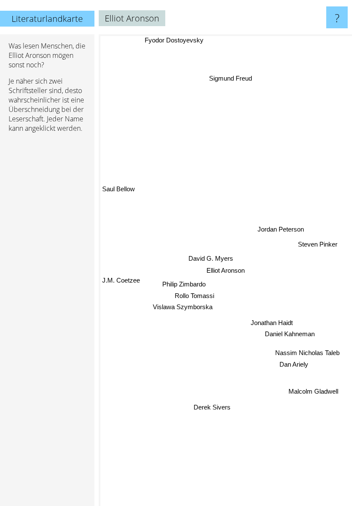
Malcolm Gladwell (313, 391)
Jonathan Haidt (272, 322)
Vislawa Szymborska (182, 306)
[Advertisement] (47, 270)
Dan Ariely (293, 363)
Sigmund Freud (230, 78)
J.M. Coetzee (121, 280)
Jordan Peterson (281, 229)
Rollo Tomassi (194, 295)
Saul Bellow (118, 189)
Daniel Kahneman (290, 333)
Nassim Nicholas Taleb (307, 352)
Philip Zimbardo (184, 284)
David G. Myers (210, 258)
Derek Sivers (212, 407)
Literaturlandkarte (47, 18)
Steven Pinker (317, 243)
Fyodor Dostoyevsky (174, 40)
